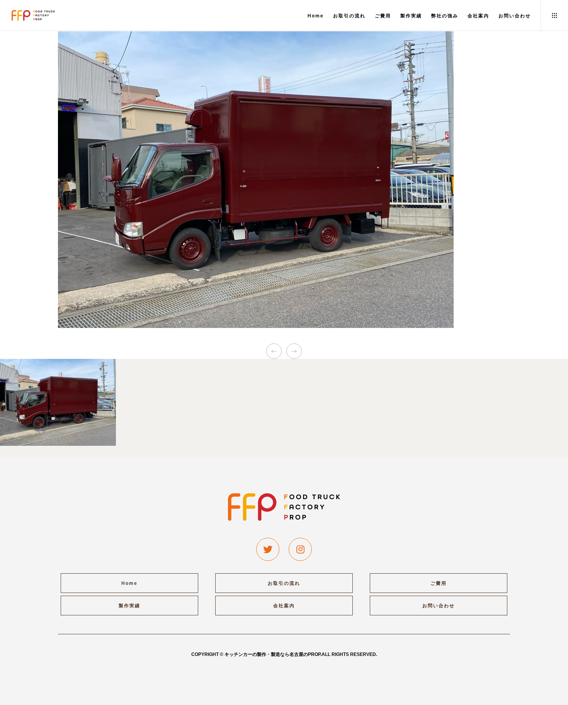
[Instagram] (300, 549)
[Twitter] (267, 549)
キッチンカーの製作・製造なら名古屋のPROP (272, 654)
